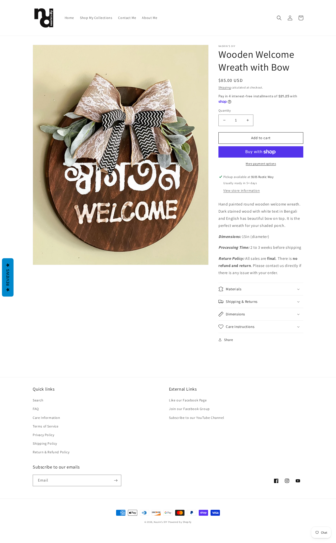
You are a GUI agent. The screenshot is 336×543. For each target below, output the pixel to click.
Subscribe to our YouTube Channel (196, 417)
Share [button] (228, 340)
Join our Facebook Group (189, 409)
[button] (279, 18)
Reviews (8, 277)
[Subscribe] (115, 480)
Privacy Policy (43, 435)
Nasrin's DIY (160, 522)
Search (38, 400)
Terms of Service (46, 426)
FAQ (36, 409)
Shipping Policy (45, 443)
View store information (241, 190)
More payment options (261, 163)
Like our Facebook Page (188, 400)
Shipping (224, 87)
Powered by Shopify (180, 522)
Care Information (46, 417)
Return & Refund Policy (51, 452)
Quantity (224, 110)
